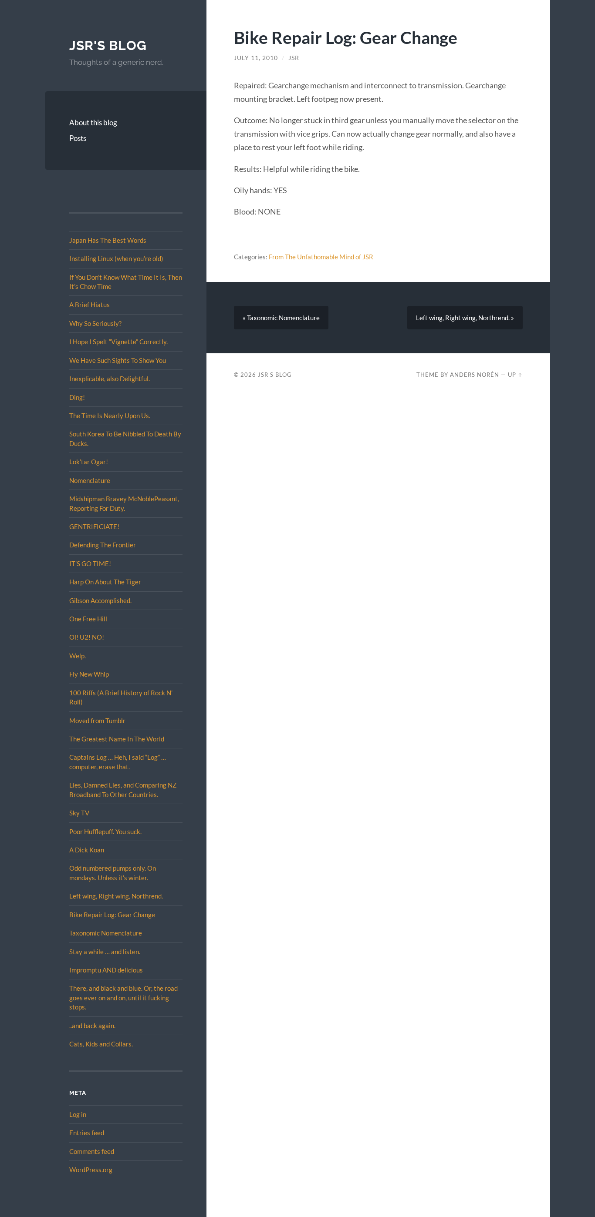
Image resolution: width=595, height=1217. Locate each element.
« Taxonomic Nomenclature (281, 318)
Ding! (77, 397)
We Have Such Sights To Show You (117, 360)
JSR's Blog (108, 45)
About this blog (93, 122)
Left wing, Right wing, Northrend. (116, 896)
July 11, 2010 (256, 57)
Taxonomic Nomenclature (105, 933)
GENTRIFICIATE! (94, 526)
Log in (77, 1114)
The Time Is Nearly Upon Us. (109, 415)
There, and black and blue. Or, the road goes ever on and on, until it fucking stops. (123, 997)
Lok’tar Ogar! (88, 462)
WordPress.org (90, 1169)
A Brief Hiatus (89, 304)
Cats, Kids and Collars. (101, 1044)
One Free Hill (88, 619)
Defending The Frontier (102, 545)
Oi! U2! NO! (86, 637)
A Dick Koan (86, 850)
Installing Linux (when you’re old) (116, 258)
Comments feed (91, 1151)
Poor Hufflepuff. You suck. (105, 831)
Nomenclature (89, 480)
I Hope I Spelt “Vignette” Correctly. (118, 341)
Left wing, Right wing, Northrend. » (465, 318)
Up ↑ (515, 374)
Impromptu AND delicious (106, 970)
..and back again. (92, 1025)
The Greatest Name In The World (116, 739)
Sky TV (79, 813)
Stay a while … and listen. (104, 951)
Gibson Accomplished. (100, 600)
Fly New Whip (89, 674)
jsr (293, 57)
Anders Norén (474, 374)
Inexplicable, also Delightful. (109, 378)
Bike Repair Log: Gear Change (112, 915)
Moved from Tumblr (97, 720)
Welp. (77, 656)
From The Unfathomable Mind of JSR (321, 257)
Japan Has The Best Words (107, 240)
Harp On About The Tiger (105, 582)
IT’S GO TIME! (90, 563)
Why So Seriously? (95, 323)
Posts (77, 138)
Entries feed (86, 1133)
